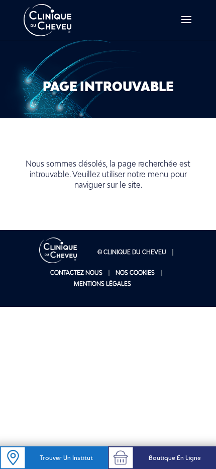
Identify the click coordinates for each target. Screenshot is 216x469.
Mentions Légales (102, 283)
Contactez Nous (76, 272)
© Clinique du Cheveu (131, 252)
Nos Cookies (135, 272)
